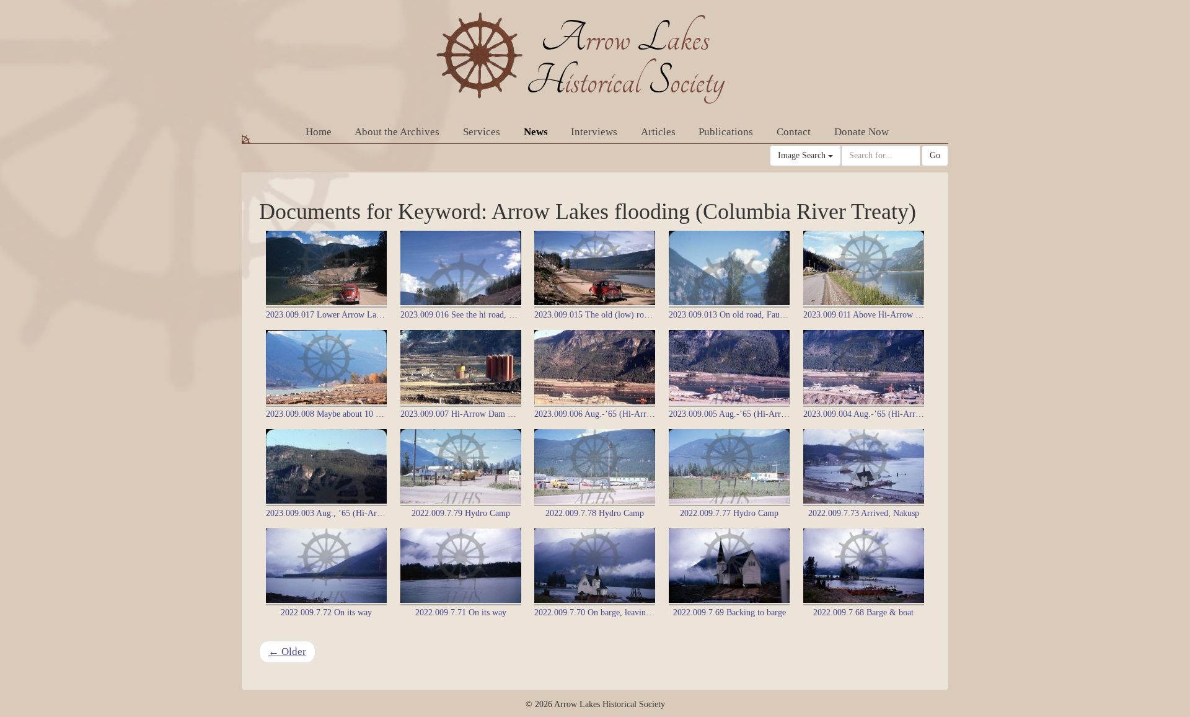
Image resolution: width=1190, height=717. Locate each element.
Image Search (803, 155)
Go (935, 155)
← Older (287, 651)
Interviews (594, 132)
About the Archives (397, 132)
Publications (726, 132)
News (536, 132)
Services (481, 132)
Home (319, 132)
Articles (658, 132)
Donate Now (861, 132)
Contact (794, 132)
